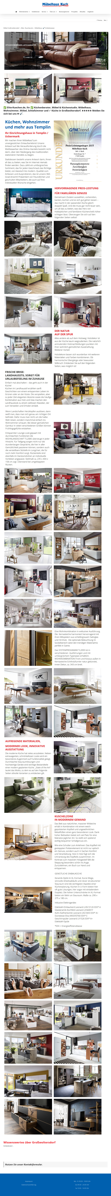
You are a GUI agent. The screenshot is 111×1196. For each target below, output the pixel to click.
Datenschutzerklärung (29, 1185)
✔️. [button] (21, 113)
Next (105, 20)
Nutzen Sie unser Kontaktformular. (23, 1164)
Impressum (29, 1181)
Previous (99, 20)
